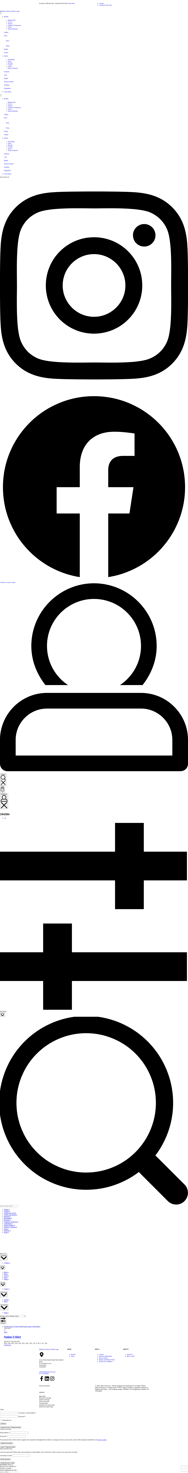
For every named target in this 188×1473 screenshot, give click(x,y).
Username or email (6, 1455)
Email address (5, 1432)
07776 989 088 (44, 1373)
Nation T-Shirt (12, 1336)
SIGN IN (3, 1423)
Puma (7, 46)
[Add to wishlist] (4, 1330)
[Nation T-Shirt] (22, 1326)
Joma (5, 1332)
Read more (71, 3)
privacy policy (102, 1440)
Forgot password (15, 1427)
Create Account (5, 1427)
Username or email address (27, 1413)
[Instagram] (52, 1378)
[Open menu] (1, 13)
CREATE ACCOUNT (6, 1443)
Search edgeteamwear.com (8, 1470)
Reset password (5, 1459)
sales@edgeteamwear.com (47, 1372)
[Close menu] (1, 95)
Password (22, 1416)
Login (2, 1447)
